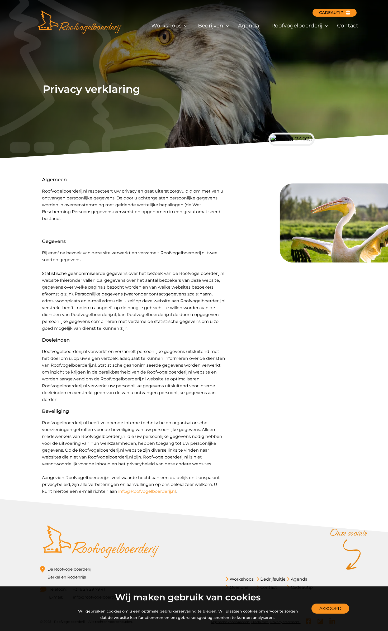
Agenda (248, 25)
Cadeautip (331, 12)
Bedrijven (211, 25)
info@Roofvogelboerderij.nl (147, 491)
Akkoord (330, 608)
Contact (347, 25)
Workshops (167, 25)
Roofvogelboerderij (297, 25)
